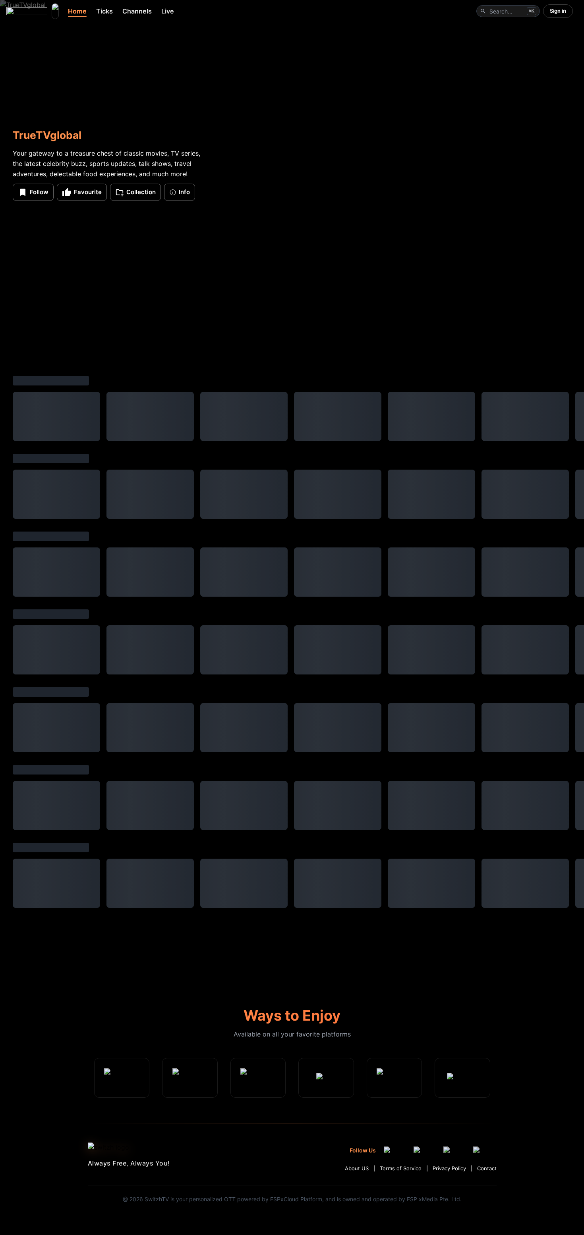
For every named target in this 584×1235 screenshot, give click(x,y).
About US (357, 1168)
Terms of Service (401, 1168)
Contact (487, 1168)
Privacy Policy (449, 1168)
